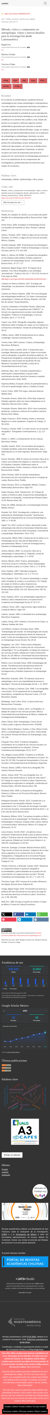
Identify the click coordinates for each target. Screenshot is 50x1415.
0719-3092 (31, 1337)
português (6, 1175)
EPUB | (6, 86)
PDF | (42, 81)
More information (29, 1401)
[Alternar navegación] (45, 3)
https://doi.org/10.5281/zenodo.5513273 (16, 198)
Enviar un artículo (12, 1155)
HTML (5, 81)
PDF (15, 81)
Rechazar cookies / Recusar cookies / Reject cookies (25, 1411)
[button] (6, 914)
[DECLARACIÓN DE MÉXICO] (25, 1211)
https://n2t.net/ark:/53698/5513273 (17, 14)
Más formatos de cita (12, 202)
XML (24, 81)
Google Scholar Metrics (13, 1052)
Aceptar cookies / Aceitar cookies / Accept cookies (25, 1407)
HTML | (17, 86)
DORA (4, 1234)
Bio (2, 50)
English (5, 1169)
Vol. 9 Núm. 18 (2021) (10, 19)
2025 (25, 1011)
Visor (33, 81)
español (5, 1172)
